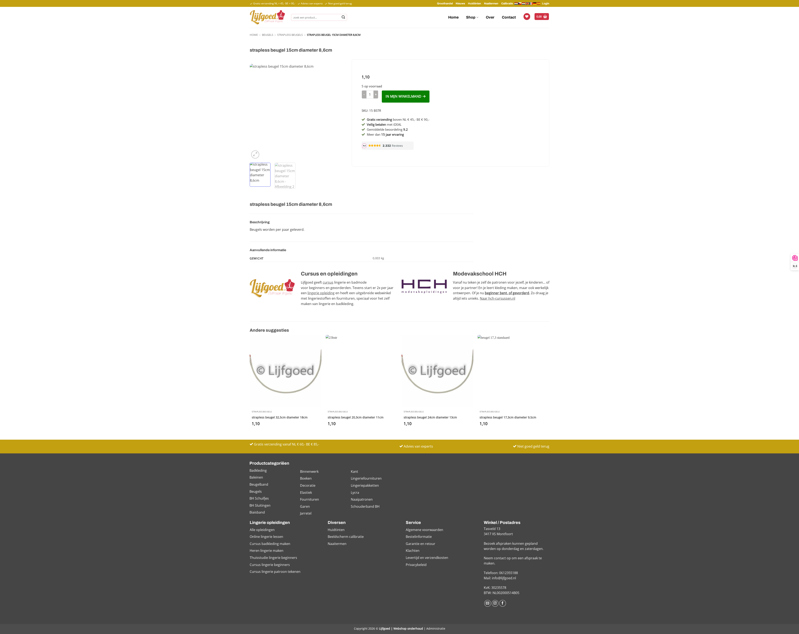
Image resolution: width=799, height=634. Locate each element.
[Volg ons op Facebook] (502, 603)
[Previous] (257, 111)
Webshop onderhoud (408, 628)
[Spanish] (539, 3)
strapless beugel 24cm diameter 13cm (430, 417)
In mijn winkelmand (403, 96)
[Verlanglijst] (527, 16)
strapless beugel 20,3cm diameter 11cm (355, 417)
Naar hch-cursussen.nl (497, 298)
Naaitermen (491, 3)
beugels (267, 35)
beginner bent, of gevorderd (507, 293)
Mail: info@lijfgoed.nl (500, 578)
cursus (328, 282)
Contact (509, 17)
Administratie (435, 628)
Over (490, 17)
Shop (470, 17)
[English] (527, 3)
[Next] (338, 111)
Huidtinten (474, 3)
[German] (535, 3)
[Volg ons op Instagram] (495, 603)
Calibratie (507, 3)
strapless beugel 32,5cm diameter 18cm (280, 417)
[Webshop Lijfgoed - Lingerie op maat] (267, 17)
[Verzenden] (343, 17)
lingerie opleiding (321, 293)
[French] (531, 3)
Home (453, 17)
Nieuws (460, 3)
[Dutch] (516, 3)
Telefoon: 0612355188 (501, 573)
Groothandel (445, 3)
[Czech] (520, 3)
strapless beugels (290, 35)
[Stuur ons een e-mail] (487, 603)
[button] (542, 16)
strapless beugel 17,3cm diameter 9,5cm (508, 417)
